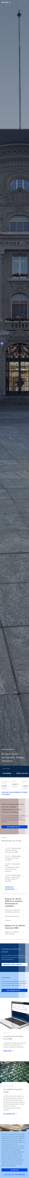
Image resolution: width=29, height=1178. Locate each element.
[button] (21, 2)
